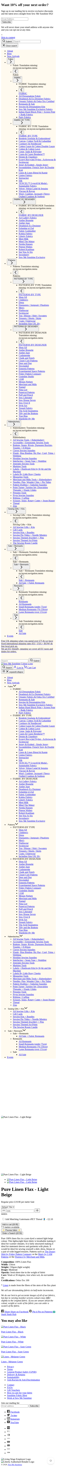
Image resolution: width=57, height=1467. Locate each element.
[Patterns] (15, 272)
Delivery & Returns (16, 1374)
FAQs (10, 1387)
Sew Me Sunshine (15, 1464)
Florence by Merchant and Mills (29, 1257)
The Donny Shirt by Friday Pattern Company (28, 1252)
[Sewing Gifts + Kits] (15, 521)
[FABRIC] (21, 90)
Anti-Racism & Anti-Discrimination (23, 1380)
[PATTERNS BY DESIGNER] (21, 341)
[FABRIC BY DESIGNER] (21, 212)
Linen (5, 1285)
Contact (10, 1385)
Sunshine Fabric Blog (17, 1395)
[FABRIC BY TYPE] (21, 132)
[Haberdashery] (15, 434)
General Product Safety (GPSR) (22, 1372)
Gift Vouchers (13, 1390)
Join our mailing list (10, 1403)
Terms (10, 1369)
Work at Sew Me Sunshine (19, 1398)
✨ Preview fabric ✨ (11, 1230)
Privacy (10, 1366)
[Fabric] (15, 71)
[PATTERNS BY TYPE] (21, 291)
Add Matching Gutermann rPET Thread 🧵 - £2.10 (29, 1219)
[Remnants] (21, 598)
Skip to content (8, 37)
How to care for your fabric (19, 1393)
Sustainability (13, 1377)
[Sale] (21, 627)
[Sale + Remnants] (15, 558)
